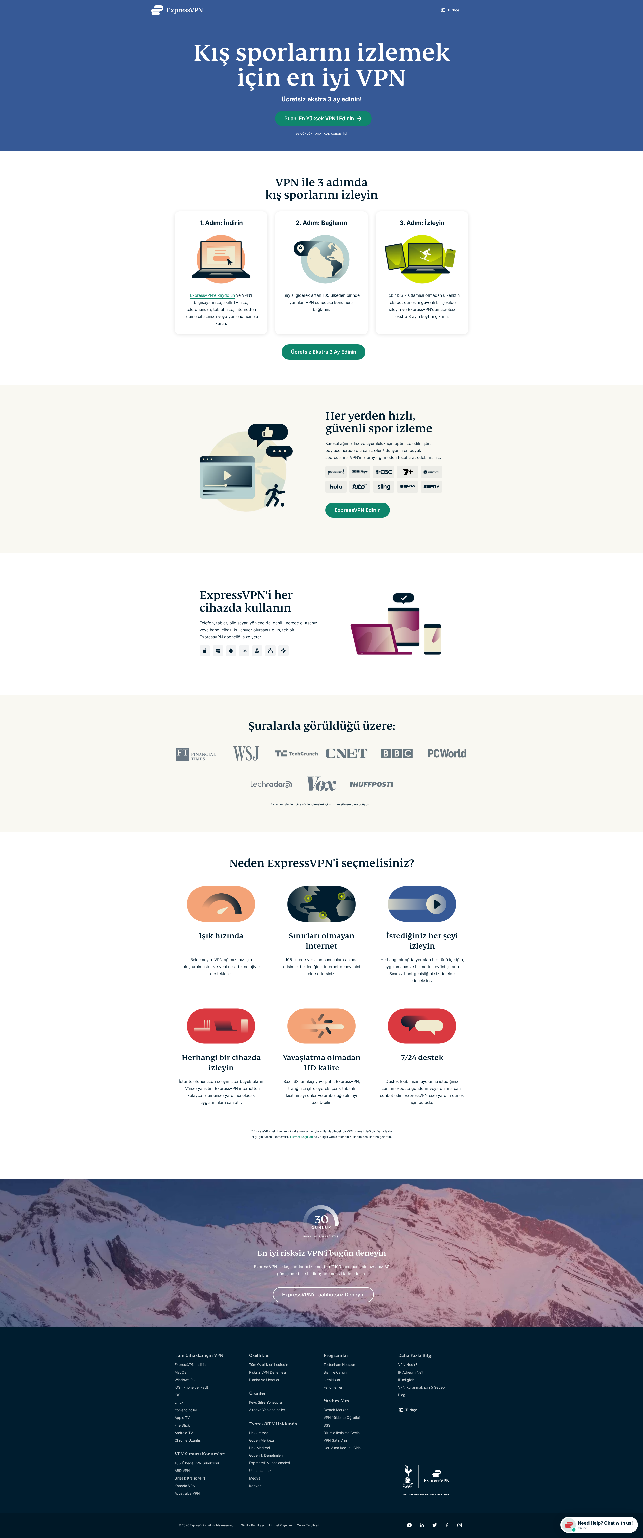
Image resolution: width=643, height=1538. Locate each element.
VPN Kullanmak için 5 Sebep (421, 1387)
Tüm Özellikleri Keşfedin (268, 1364)
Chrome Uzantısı (188, 1440)
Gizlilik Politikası (252, 1525)
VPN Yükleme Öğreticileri (344, 1417)
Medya (254, 1478)
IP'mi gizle (406, 1380)
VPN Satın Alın (335, 1440)
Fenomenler (333, 1387)
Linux (179, 1402)
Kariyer (255, 1486)
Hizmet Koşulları (301, 1137)
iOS (177, 1395)
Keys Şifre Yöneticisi (265, 1402)
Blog (401, 1395)
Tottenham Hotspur (339, 1364)
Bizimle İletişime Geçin (342, 1433)
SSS (327, 1425)
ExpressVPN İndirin (190, 1364)
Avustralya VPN (187, 1493)
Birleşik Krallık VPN (190, 1478)
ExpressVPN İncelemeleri (269, 1463)
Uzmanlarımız (260, 1470)
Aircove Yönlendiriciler (267, 1410)
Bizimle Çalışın (335, 1372)
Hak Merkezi (259, 1448)
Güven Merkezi (261, 1440)
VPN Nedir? (407, 1364)
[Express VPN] (177, 10)
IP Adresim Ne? (410, 1372)
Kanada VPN (185, 1486)
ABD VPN (182, 1470)
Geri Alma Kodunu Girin (342, 1448)
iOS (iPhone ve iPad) (191, 1387)
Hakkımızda (259, 1433)
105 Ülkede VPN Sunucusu (197, 1463)
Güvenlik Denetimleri (266, 1455)
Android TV (184, 1433)
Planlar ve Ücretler (264, 1380)
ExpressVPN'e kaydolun (212, 295)
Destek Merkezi (336, 1410)
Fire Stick (182, 1425)
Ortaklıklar (332, 1380)
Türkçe (453, 10)
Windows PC (185, 1380)
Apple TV (182, 1417)
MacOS (181, 1372)
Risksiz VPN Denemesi (267, 1372)
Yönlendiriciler (186, 1410)
